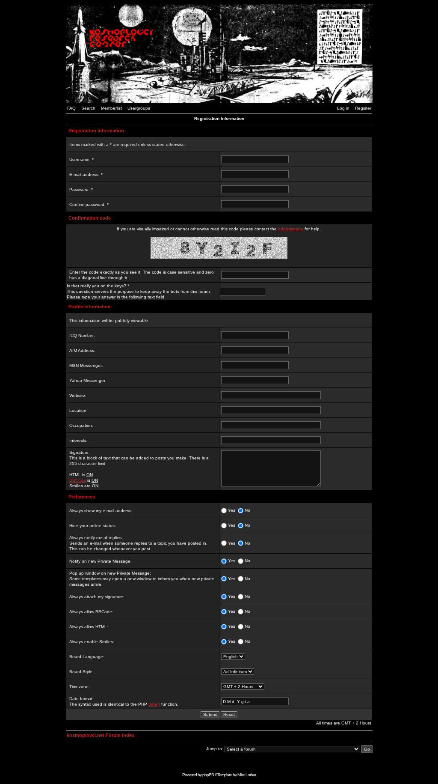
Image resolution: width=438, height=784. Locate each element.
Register (363, 108)
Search (88, 108)
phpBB (208, 774)
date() (154, 704)
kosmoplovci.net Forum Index (100, 735)
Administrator (290, 229)
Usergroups (138, 108)
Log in (343, 108)
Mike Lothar (246, 774)
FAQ (71, 108)
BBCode (77, 480)
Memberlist (111, 108)
